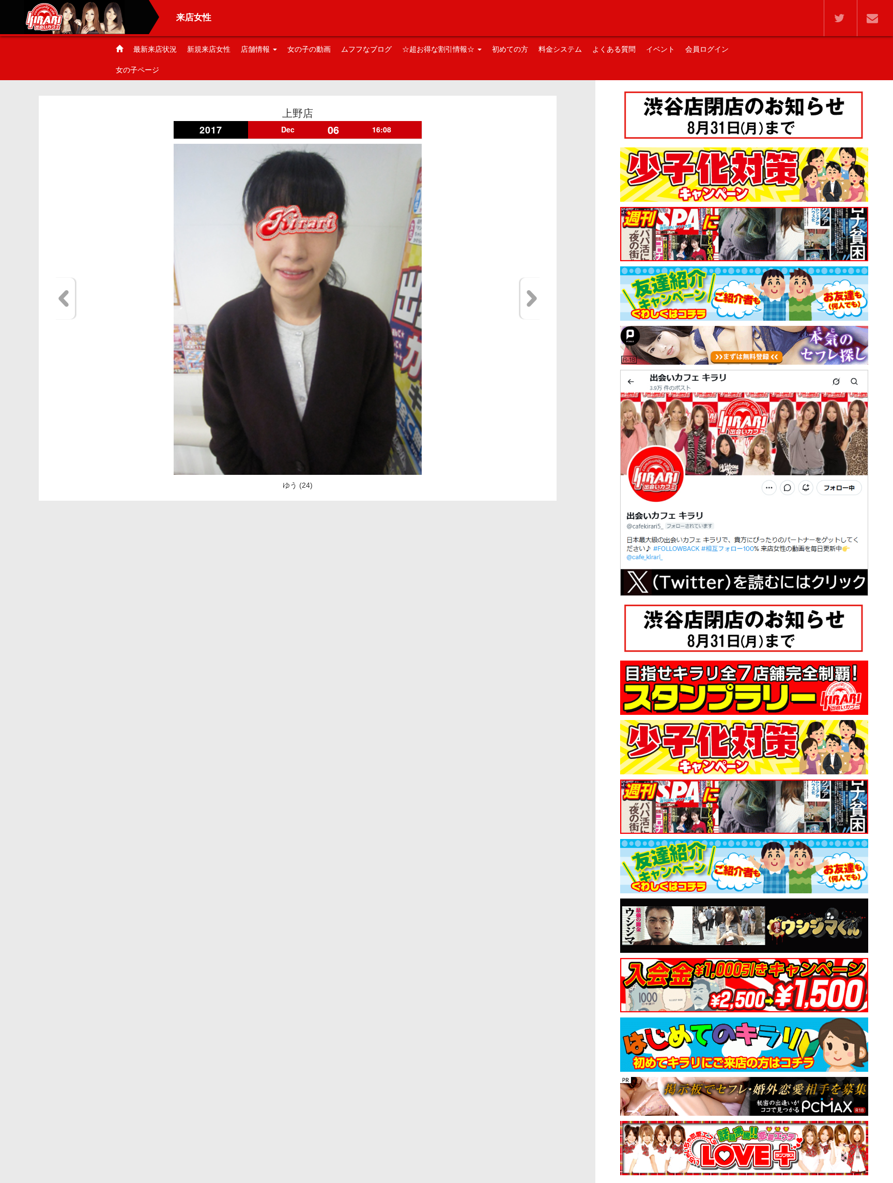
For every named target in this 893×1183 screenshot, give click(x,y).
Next (530, 298)
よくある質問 (614, 49)
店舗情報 (256, 49)
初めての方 (510, 49)
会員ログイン (707, 49)
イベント (660, 49)
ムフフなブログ (366, 49)
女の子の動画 (309, 49)
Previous (65, 298)
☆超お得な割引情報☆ (439, 49)
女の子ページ (137, 70)
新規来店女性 (208, 49)
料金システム (560, 49)
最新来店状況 (155, 49)
